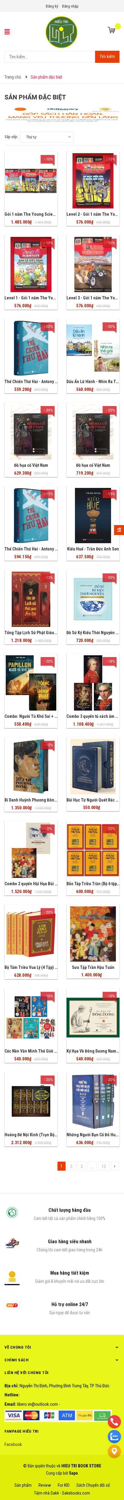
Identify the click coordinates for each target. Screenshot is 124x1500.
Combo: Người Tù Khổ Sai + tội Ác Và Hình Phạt (46, 716)
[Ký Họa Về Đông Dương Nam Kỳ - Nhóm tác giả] (93, 1017)
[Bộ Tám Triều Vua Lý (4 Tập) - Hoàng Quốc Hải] (31, 934)
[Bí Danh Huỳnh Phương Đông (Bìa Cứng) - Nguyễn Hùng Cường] (31, 766)
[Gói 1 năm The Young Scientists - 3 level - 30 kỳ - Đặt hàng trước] (31, 180)
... (92, 1166)
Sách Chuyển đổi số (93, 1485)
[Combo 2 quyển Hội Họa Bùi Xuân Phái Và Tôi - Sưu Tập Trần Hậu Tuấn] (31, 850)
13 (104, 1166)
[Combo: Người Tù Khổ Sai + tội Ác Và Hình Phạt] (31, 683)
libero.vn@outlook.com (37, 1404)
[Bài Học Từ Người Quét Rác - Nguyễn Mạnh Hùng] (93, 766)
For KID (64, 1485)
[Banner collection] (62, 113)
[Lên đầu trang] (114, 1466)
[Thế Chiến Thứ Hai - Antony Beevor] (31, 348)
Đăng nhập (70, 6)
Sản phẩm (23, 1485)
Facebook (13, 1444)
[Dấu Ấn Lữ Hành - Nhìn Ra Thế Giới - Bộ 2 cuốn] (93, 348)
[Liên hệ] (114, 1451)
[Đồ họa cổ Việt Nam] (31, 432)
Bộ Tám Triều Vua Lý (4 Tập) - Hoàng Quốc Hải (45, 967)
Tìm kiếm (107, 56)
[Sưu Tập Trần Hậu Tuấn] (93, 934)
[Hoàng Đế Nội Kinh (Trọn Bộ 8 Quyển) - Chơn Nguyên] (31, 1101)
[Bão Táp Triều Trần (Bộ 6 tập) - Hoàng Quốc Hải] (93, 850)
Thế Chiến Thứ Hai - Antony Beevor (36, 381)
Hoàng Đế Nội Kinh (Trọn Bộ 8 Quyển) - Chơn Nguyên (52, 1134)
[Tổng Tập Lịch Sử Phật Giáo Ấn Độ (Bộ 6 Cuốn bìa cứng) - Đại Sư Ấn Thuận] (31, 599)
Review (45, 1485)
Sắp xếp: (11, 136)
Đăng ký (52, 6)
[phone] (114, 1421)
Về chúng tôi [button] (18, 1347)
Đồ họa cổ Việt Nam (31, 465)
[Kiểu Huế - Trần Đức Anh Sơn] (93, 515)
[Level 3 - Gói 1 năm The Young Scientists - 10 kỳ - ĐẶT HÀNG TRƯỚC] (93, 264)
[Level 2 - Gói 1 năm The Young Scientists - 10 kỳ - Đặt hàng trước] (93, 180)
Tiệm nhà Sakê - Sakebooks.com (62, 1493)
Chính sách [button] (17, 1360)
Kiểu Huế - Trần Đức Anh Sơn (93, 549)
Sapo (73, 1473)
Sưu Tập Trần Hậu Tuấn (93, 967)
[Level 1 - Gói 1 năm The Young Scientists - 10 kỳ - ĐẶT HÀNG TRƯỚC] (31, 264)
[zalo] (114, 1436)
